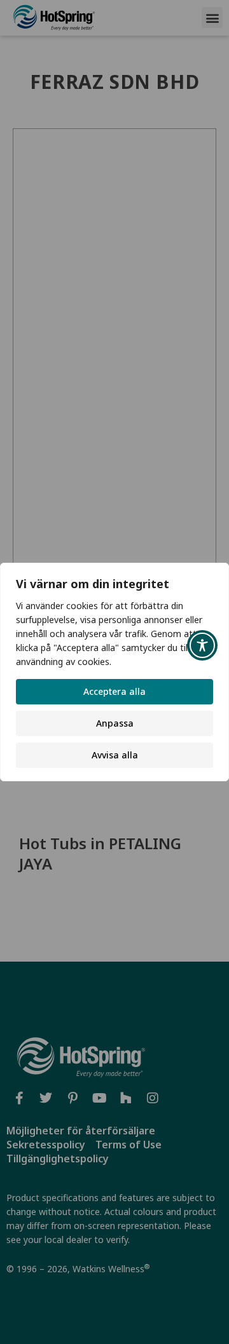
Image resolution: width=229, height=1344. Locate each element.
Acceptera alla (114, 691)
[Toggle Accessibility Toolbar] (202, 645)
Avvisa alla (115, 755)
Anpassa (115, 723)
